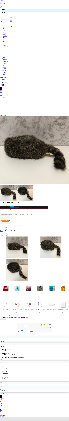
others (4, 28)
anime (10, 25)
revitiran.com (2, 0)
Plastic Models (4, 45)
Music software (3, 32)
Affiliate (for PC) (2, 416)
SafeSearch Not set (2, 3)
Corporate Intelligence (2, 411)
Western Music (5, 33)
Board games (4, 42)
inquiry (1, 410)
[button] (34, 7)
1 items (50, 326)
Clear (34, 331)
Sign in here (11, 17)
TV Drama (11, 26)
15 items (50, 324)
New (7, 206)
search (1, 2)
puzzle (4, 41)
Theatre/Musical (5, 36)
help (0, 409)
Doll (3, 40)
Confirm (3, 341)
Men (6, 227)
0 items (50, 327)
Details (10, 209)
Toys (3, 39)
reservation (11, 21)
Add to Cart (5, 220)
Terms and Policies (2, 415)
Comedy (4, 30)
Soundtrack (4, 35)
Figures (4, 44)
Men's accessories (8, 228)
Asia (3, 38)
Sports (4, 29)
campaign (2, 17)
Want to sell (2, 22)
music (3, 27)
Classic (4, 34)
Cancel (1, 341)
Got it (1, 359)
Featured (2, 21)
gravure (4, 31)
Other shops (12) (4, 211)
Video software (11, 24)
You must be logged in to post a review (4, 322)
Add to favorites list (4, 222)
